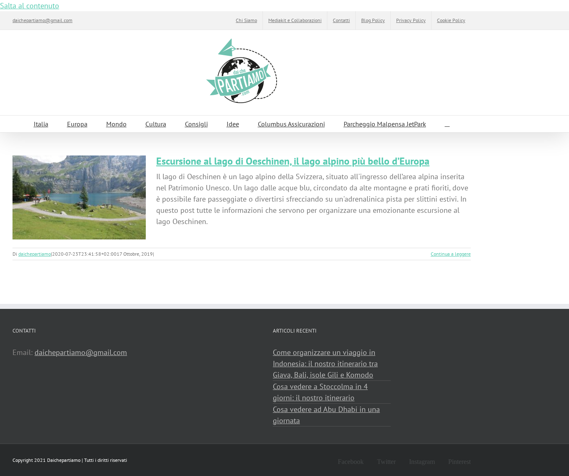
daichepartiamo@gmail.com (42, 20)
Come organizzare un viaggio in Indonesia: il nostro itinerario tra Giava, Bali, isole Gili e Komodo (325, 364)
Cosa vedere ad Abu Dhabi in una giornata (326, 414)
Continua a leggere (451, 254)
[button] (447, 124)
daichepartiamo (34, 254)
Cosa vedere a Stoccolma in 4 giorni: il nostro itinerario (320, 392)
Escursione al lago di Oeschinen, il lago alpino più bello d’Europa (292, 161)
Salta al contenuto (29, 5)
